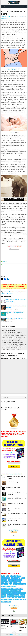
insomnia (15, 588)
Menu (3, 6)
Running (22, 595)
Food (10, 584)
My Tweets (3, 409)
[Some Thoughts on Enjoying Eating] (23, 622)
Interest (3, 590)
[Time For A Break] (14, 622)
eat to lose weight (12, 580)
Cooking (19, 575)
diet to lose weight (15, 577)
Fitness (18, 582)
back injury (11, 291)
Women (3, 601)
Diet (9, 577)
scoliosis (3, 293)
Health (24, 584)
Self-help (4, 597)
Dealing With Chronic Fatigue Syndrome (16, 498)
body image (13, 575)
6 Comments (9, 309)
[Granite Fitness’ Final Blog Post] (5, 621)
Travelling (8, 599)
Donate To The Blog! (14, 530)
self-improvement (11, 597)
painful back (23, 291)
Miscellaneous (22, 16)
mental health (11, 593)
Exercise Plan (5, 582)
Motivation (23, 593)
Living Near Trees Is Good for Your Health (17, 513)
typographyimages (12, 69)
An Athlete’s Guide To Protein (13, 487)
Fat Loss (13, 582)
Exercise (19, 580)
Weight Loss (14, 599)
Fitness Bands (5, 584)
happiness (19, 584)
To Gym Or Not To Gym (13, 482)
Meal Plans (4, 593)
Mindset (17, 593)
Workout (8, 601)
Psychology (16, 595)
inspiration (20, 588)
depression (4, 577)
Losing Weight (17, 590)
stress (3, 599)
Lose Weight (9, 590)
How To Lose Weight (6, 588)
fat (9, 582)
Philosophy (9, 595)
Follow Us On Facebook (8, 401)
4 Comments (9, 313)
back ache (6, 291)
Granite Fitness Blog (5, 16)
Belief (7, 575)
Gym (14, 584)
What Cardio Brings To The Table (15, 503)
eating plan (4, 580)
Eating (22, 577)
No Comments (4, 18)
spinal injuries (9, 293)
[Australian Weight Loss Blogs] (14, 429)
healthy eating (5, 586)
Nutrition (4, 595)
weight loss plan (22, 599)
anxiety (3, 575)
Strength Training (20, 597)
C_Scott (12, 132)
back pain (17, 291)
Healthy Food (13, 586)
